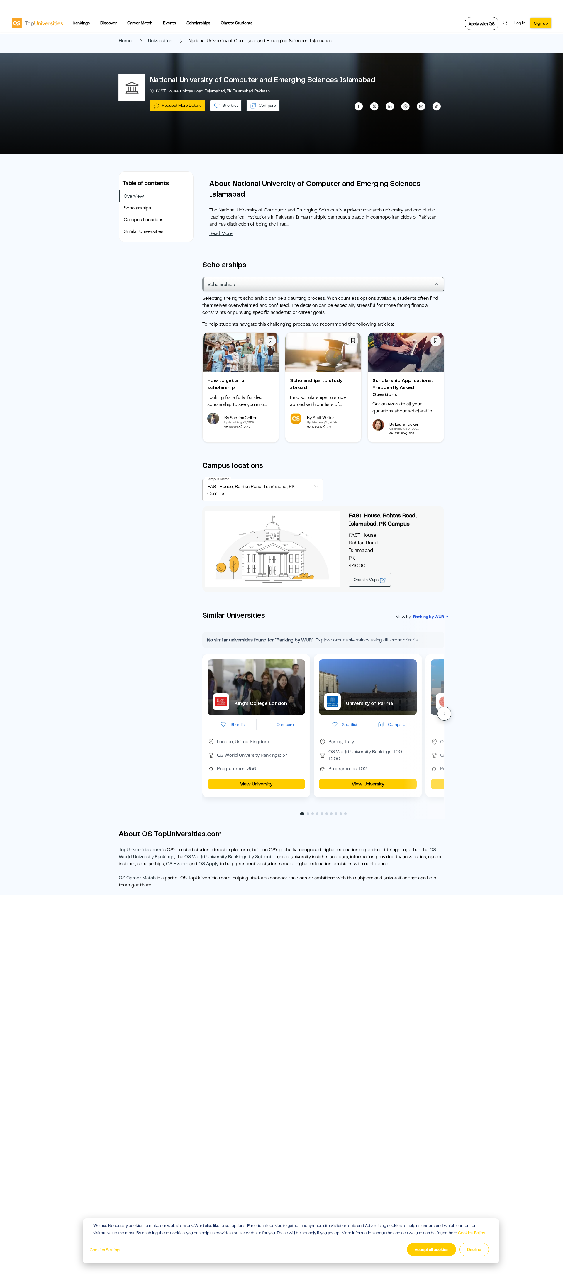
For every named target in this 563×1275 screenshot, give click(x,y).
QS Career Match (137, 878)
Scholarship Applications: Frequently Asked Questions (402, 387)
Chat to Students (236, 23)
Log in (519, 23)
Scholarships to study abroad (316, 383)
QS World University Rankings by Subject (228, 857)
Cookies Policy (471, 1232)
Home (125, 41)
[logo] (37, 23)
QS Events (177, 864)
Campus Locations (143, 220)
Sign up (541, 23)
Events (169, 23)
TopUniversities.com (140, 850)
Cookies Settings (105, 1249)
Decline (474, 1249)
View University (256, 784)
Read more (221, 233)
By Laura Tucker (403, 424)
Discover (108, 23)
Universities (160, 41)
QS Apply (208, 864)
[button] (444, 714)
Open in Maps (366, 579)
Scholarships (198, 23)
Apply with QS (482, 23)
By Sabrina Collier (240, 417)
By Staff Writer (320, 417)
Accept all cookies (431, 1249)
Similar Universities (143, 231)
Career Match (139, 23)
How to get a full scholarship (227, 383)
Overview (134, 196)
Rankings (81, 23)
